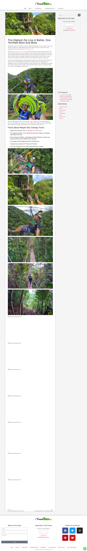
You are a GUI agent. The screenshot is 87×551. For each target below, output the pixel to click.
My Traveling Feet (64, 98)
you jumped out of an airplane (20, 51)
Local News (60, 8)
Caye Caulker (62, 110)
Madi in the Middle (64, 96)
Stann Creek (62, 116)
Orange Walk (62, 113)
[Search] (79, 15)
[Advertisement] (69, 42)
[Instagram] (80, 531)
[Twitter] (72, 531)
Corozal (61, 111)
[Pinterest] (65, 538)
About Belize (24, 547)
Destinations (38, 8)
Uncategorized (64, 101)
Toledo (60, 118)
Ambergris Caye (63, 106)
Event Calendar (52, 547)
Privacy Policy (61, 547)
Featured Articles (34, 547)
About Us (17, 547)
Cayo (60, 115)
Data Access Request (71, 547)
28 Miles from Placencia (34, 130)
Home (25, 8)
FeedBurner (72, 30)
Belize (60, 108)
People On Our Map (65, 99)
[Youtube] (72, 538)
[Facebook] (65, 531)
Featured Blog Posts (49, 8)
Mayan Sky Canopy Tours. (27, 49)
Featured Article (64, 95)
